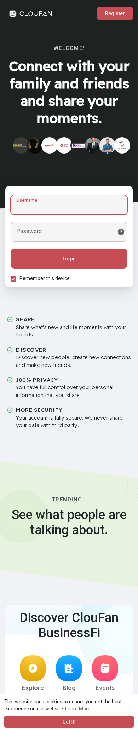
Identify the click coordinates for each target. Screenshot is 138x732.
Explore (33, 687)
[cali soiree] (122, 145)
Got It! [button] (69, 722)
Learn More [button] (78, 708)
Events (105, 687)
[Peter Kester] (35, 145)
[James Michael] (93, 145)
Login (69, 258)
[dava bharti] (64, 145)
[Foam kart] (21, 145)
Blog (69, 687)
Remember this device (44, 278)
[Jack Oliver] (107, 145)
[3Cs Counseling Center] (78, 145)
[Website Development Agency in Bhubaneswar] (49, 145)
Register (115, 13)
